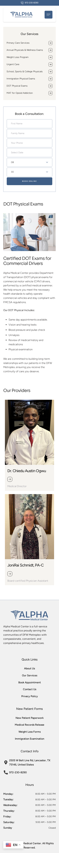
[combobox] (29, 162)
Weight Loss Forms (30, 731)
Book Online (29, 181)
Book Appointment (29, 682)
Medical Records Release (29, 724)
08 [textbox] (12, 162)
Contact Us (29, 689)
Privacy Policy (29, 696)
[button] (29, 3)
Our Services (29, 675)
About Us (29, 668)
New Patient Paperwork (30, 717)
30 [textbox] (12, 172)
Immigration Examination (29, 738)
